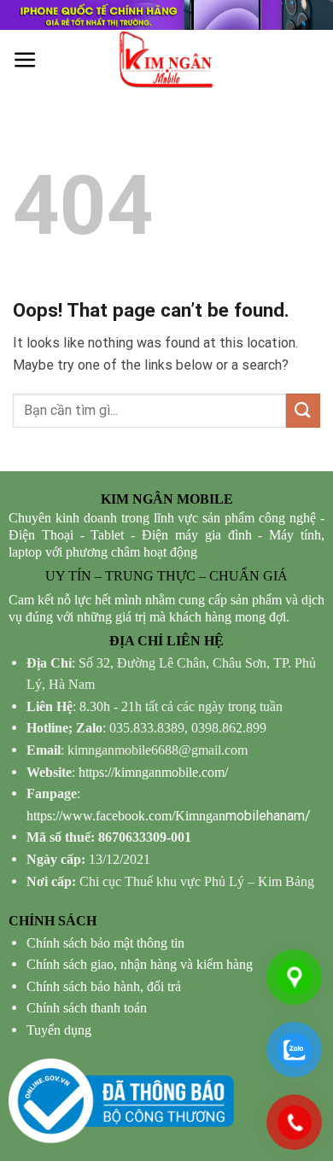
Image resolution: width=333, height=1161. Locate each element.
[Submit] (303, 410)
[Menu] (25, 60)
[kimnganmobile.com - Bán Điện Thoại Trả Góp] (166, 60)
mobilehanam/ (168, 816)
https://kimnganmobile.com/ (153, 772)
